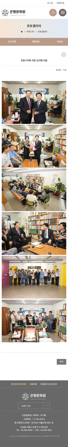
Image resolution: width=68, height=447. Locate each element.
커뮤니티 (30, 32)
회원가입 (60, 3)
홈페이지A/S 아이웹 (51, 436)
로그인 (50, 3)
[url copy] (63, 54)
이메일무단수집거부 (48, 384)
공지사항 (12, 41)
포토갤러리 (42, 32)
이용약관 (33, 384)
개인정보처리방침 (18, 384)
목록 (61, 362)
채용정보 (36, 41)
